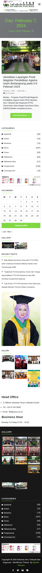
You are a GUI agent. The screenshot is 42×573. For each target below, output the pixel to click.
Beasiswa (7, 143)
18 (38, 211)
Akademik (7, 134)
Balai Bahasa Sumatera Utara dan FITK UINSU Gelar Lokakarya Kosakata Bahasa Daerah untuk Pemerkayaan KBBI (20, 263)
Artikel (6, 139)
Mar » (9, 232)
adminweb (21, 91)
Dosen (6, 152)
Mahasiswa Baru (10, 162)
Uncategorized (9, 171)
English (10, 1)
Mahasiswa (8, 157)
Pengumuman (9, 166)
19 (4, 216)
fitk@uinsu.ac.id (34, 10)
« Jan (4, 232)
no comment (9, 93)
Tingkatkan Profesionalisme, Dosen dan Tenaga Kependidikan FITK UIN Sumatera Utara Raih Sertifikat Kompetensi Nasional (21, 275)
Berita (6, 148)
